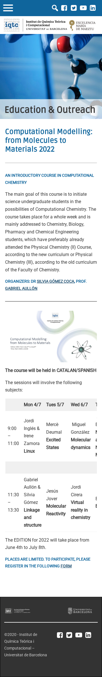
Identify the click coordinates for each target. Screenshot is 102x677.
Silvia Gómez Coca (55, 281)
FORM (66, 566)
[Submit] (55, 8)
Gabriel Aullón (21, 288)
